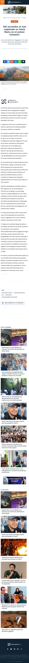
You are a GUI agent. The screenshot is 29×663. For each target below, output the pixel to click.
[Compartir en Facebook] (5, 61)
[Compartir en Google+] (12, 61)
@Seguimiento (14, 102)
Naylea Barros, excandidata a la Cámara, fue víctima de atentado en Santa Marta (13, 349)
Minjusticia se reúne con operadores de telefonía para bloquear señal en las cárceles (14, 606)
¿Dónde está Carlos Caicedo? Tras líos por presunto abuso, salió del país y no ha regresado (14, 582)
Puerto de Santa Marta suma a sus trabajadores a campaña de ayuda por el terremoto (14, 470)
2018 (2, 295)
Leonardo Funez (19, 661)
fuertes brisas (8, 295)
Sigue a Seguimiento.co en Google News (14, 303)
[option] (14, 75)
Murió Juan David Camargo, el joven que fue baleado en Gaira (13, 422)
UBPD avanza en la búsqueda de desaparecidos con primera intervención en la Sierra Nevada (12, 398)
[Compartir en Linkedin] (16, 61)
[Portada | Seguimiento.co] (14, 644)
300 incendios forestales (19, 292)
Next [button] (27, 75)
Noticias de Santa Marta (7, 292)
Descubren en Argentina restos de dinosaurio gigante (12, 630)
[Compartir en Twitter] (8, 61)
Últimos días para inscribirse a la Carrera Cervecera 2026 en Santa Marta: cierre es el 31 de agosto (14, 446)
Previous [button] (2, 75)
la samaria (14, 21)
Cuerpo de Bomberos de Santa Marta (9, 297)
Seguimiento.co (12, 100)
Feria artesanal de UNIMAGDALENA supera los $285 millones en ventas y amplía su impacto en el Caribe (13, 373)
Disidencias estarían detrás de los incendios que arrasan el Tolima (12, 558)
